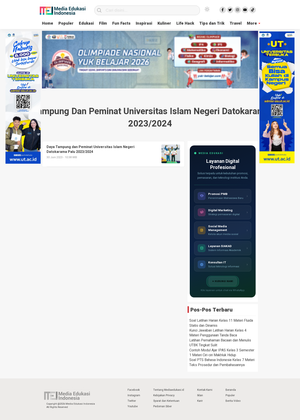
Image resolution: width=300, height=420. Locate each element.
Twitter (132, 401)
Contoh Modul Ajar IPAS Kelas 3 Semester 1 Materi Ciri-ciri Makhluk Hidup (221, 353)
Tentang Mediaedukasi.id (168, 390)
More (252, 23)
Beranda (231, 390)
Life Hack (185, 23)
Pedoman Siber (162, 406)
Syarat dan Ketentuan (166, 401)
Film (103, 23)
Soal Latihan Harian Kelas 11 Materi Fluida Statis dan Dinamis (221, 323)
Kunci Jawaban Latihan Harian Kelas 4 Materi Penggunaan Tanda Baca (217, 333)
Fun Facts (121, 23)
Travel (236, 23)
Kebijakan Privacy (164, 395)
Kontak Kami (204, 390)
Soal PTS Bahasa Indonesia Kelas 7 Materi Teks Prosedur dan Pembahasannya (222, 362)
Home (47, 23)
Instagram (134, 395)
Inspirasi (144, 23)
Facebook (134, 390)
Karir (200, 401)
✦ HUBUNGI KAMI (222, 281)
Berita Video (233, 401)
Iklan (200, 395)
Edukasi (86, 23)
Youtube (133, 406)
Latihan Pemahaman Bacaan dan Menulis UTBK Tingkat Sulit (220, 343)
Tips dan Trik (211, 23)
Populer (66, 23)
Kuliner (164, 23)
